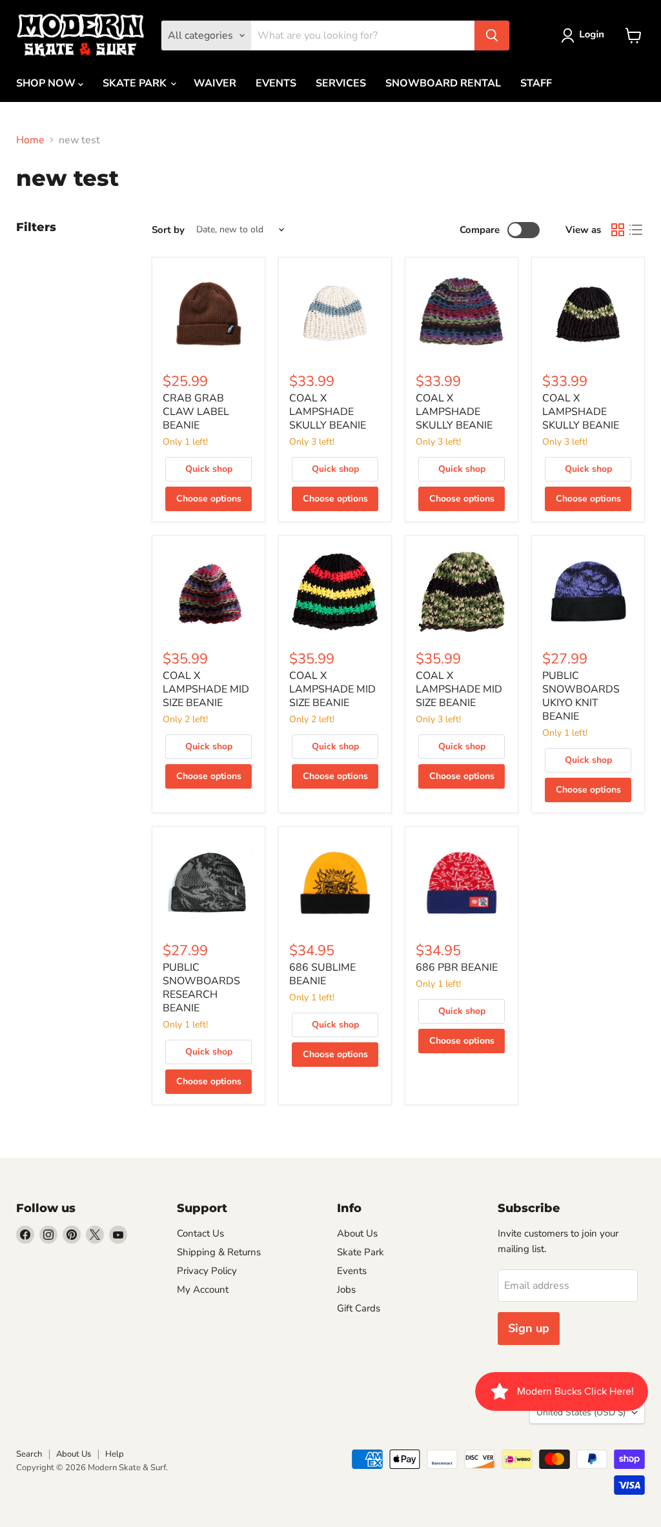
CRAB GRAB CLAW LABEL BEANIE (196, 411)
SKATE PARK (136, 83)
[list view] (636, 230)
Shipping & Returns (219, 1252)
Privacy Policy (207, 1270)
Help (114, 1454)
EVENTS (276, 83)
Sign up (528, 1328)
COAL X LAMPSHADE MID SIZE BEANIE (206, 689)
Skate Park (360, 1252)
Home (30, 140)
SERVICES (341, 83)
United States (580, 1412)
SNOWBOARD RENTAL (443, 83)
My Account (203, 1289)
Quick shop (208, 469)
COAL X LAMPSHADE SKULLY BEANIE (327, 411)
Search (29, 1454)
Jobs (346, 1289)
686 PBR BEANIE (457, 967)
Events (352, 1270)
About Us (357, 1233)
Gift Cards (358, 1308)
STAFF (536, 83)
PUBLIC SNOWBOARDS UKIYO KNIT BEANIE (581, 696)
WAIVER (215, 83)
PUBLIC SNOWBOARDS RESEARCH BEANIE (201, 987)
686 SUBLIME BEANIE (322, 974)
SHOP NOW (47, 83)
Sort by (168, 230)
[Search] (491, 35)
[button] (585, 35)
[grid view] (618, 230)
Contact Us (200, 1233)
